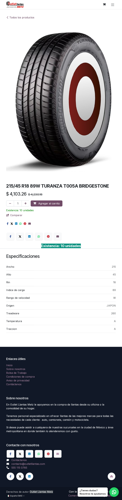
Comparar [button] (16, 215)
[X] (11, 223)
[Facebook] (7, 223)
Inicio (9, 365)
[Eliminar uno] (10, 203)
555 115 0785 (19, 467)
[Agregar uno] (25, 203)
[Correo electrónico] (29, 223)
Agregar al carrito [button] (48, 203)
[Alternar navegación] (112, 4)
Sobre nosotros (15, 369)
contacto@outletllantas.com (28, 463)
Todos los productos (21, 17)
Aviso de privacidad (17, 380)
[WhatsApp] (20, 223)
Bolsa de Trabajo (16, 372)
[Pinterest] (25, 223)
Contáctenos (13, 384)
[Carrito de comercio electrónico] (104, 4)
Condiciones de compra (20, 376)
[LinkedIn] (16, 223)
